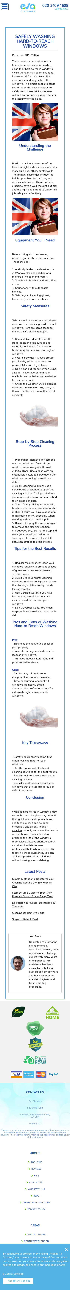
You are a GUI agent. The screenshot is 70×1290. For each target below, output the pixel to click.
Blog (36, 1196)
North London (36, 1234)
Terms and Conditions (36, 1202)
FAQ (36, 1176)
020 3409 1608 (55, 5)
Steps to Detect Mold (25, 919)
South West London (36, 1241)
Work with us (36, 1189)
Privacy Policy (36, 1209)
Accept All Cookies (19, 1281)
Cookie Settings (14, 1274)
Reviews (36, 1169)
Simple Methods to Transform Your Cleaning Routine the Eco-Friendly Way (33, 883)
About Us (36, 1162)
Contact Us (36, 1182)
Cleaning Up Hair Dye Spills (28, 913)
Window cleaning (25, 273)
